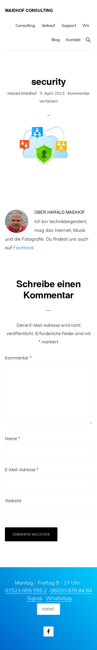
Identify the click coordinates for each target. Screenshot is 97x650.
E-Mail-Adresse (22, 469)
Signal (34, 598)
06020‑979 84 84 (71, 590)
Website (13, 500)
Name (12, 438)
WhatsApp (59, 598)
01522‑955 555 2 (26, 590)
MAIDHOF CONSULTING (29, 10)
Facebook (23, 247)
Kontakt (48, 609)
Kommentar (18, 357)
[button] (88, 40)
